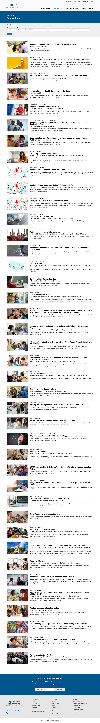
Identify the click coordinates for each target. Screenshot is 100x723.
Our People (34, 703)
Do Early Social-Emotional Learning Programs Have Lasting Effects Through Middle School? (59, 593)
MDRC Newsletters (78, 709)
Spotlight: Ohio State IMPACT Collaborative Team (49, 201)
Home (8, 15)
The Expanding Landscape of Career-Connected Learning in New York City (58, 624)
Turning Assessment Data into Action (44, 608)
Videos (54, 707)
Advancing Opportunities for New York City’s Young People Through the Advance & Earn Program (61, 343)
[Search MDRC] (92, 2)
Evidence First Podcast (58, 709)
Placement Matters (37, 561)
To (17, 27)
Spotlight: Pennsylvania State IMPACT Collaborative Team (52, 185)
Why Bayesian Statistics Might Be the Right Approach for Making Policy (58, 436)
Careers (68, 1)
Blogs (53, 705)
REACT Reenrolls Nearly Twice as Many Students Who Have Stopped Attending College (60, 468)
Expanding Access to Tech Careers (43, 154)
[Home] (15, 5)
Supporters (34, 707)
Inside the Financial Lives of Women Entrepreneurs (49, 498)
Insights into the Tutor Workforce (43, 530)
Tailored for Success (38, 373)
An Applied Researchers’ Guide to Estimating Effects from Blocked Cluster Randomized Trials (59, 123)
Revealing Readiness (38, 451)
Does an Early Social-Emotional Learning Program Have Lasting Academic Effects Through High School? (58, 358)
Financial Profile (36, 705)
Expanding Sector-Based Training (43, 389)
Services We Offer (87, 8)
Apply (9, 34)
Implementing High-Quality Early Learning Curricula (50, 91)
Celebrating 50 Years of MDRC (39, 709)
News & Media (77, 1)
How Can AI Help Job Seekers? (41, 216)
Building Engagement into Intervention (45, 232)
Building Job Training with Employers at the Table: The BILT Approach (56, 405)
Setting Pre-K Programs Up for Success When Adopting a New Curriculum (58, 75)
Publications (55, 703)
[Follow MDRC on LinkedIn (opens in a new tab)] (18, 711)
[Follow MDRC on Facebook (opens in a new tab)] (9, 711)
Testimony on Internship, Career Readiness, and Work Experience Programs (59, 545)
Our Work (57, 8)
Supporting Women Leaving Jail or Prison (45, 107)
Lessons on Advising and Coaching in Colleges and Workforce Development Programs (59, 327)
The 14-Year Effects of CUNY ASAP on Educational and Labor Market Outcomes (60, 60)
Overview (34, 701)
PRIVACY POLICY (56, 720)
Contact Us (76, 712)
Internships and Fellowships (80, 703)
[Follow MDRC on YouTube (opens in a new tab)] (15, 711)
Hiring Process (76, 705)
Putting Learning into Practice (41, 655)
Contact (86, 1)
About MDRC (45, 8)
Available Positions (78, 701)
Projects (54, 701)
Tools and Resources (57, 711)
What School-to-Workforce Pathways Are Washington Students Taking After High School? (59, 248)
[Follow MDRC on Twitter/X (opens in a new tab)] (7, 711)
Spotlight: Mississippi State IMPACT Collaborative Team (51, 169)
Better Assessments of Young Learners (45, 514)
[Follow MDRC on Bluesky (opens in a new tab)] (7, 713)
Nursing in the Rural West (40, 294)
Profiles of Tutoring (37, 263)
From (8, 27)
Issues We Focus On (71, 8)
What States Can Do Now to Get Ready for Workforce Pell (52, 577)
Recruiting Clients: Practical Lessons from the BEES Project (53, 420)
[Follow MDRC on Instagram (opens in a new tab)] (12, 711)
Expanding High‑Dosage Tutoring (43, 279)
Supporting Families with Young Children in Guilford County (53, 44)
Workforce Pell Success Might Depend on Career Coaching (52, 639)
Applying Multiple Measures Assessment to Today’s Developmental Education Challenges (60, 483)
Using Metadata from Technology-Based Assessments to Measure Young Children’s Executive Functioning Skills (58, 139)
